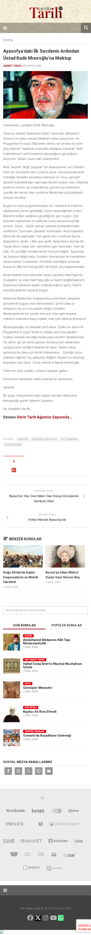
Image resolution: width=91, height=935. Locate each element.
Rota (28, 683)
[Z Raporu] (58, 842)
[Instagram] (45, 918)
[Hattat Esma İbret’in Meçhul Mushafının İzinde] (11, 665)
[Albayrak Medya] (42, 798)
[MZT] (36, 825)
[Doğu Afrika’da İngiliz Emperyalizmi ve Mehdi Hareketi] (23, 556)
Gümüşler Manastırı (37, 688)
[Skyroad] (69, 855)
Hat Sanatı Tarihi (35, 660)
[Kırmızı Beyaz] (53, 855)
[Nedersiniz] (54, 867)
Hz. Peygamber (69, 439)
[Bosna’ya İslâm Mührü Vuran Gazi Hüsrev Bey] (65, 556)
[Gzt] (56, 812)
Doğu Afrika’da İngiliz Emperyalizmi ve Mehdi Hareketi (20, 577)
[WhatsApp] (61, 918)
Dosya (8, 40)
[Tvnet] (39, 812)
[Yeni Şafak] (15, 812)
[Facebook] (30, 918)
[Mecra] (14, 825)
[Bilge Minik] (41, 855)
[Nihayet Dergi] (31, 842)
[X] (38, 918)
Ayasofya (23, 439)
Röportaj (31, 707)
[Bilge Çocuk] (28, 855)
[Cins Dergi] (78, 842)
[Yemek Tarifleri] (73, 812)
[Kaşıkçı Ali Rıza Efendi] (11, 713)
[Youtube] (53, 918)
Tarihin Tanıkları (34, 731)
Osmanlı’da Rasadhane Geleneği (47, 735)
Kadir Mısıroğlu (13, 444)
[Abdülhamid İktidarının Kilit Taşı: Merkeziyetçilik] (11, 642)
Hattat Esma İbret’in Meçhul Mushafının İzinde (52, 665)
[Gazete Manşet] (64, 825)
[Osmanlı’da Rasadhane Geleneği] (11, 737)
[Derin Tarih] (8, 842)
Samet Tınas (12, 65)
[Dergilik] (31, 867)
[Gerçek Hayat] (14, 855)
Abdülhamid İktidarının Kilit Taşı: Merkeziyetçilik (47, 641)
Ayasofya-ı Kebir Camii (44, 439)
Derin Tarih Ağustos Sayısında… (44, 417)
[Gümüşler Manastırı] (11, 689)
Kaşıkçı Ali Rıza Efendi (40, 712)
